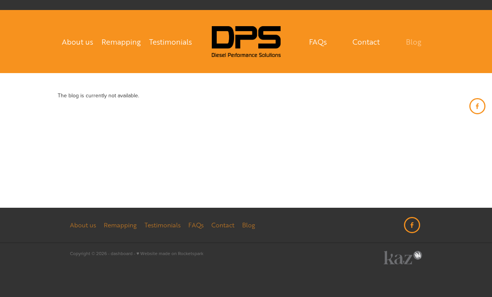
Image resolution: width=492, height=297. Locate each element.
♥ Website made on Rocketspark (169, 253)
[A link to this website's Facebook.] (477, 106)
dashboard (122, 253)
